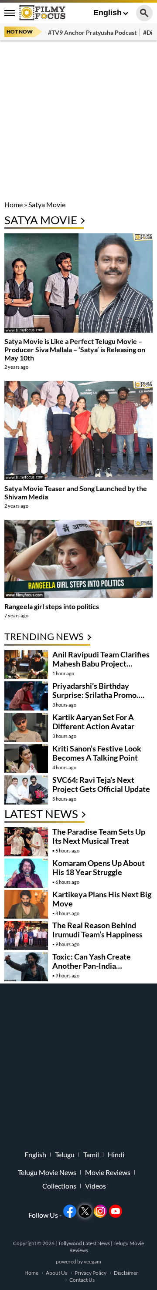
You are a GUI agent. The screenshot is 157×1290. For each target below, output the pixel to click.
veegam (92, 1261)
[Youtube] (115, 1211)
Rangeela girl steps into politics (51, 606)
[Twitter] (85, 1211)
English (107, 12)
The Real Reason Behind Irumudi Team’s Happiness (97, 929)
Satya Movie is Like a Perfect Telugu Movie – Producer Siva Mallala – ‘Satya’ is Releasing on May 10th (74, 349)
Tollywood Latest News (84, 1243)
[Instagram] (100, 1211)
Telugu (65, 1154)
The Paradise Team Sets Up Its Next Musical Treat (98, 836)
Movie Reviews (107, 1172)
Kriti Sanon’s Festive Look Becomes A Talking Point (96, 753)
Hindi (116, 1154)
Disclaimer (126, 1273)
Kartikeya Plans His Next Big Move (101, 898)
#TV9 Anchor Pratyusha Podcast (92, 32)
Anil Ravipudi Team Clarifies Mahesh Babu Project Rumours (101, 663)
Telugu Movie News (47, 1172)
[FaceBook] (69, 1211)
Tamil (91, 1154)
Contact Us (82, 1280)
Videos (95, 1185)
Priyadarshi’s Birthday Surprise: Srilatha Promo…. (98, 690)
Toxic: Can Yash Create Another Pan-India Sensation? (91, 966)
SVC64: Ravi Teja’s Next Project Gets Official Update (101, 784)
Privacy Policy (90, 1273)
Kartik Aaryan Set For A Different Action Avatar (93, 721)
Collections (59, 1185)
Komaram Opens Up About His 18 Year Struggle (98, 867)
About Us (56, 1273)
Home (13, 204)
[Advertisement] (78, 122)
